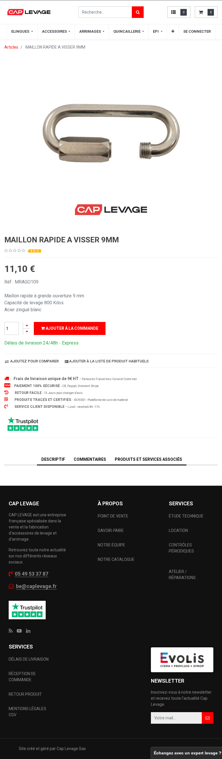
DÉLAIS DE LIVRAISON (29, 659)
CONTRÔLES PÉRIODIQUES (181, 548)
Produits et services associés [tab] (148, 459)
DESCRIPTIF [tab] (53, 459)
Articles (11, 47)
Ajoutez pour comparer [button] (34, 361)
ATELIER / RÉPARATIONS (182, 574)
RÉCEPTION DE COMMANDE (22, 676)
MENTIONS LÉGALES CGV (27, 711)
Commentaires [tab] (90, 459)
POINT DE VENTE (113, 516)
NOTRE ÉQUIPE (111, 545)
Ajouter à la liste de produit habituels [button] (109, 361)
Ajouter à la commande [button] (71, 328)
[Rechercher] (138, 12)
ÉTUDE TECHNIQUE (186, 516)
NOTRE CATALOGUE (116, 559)
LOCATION (179, 530)
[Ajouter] (26, 325)
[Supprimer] (26, 332)
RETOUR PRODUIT (25, 694)
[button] (172, 31)
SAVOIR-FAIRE (111, 530)
